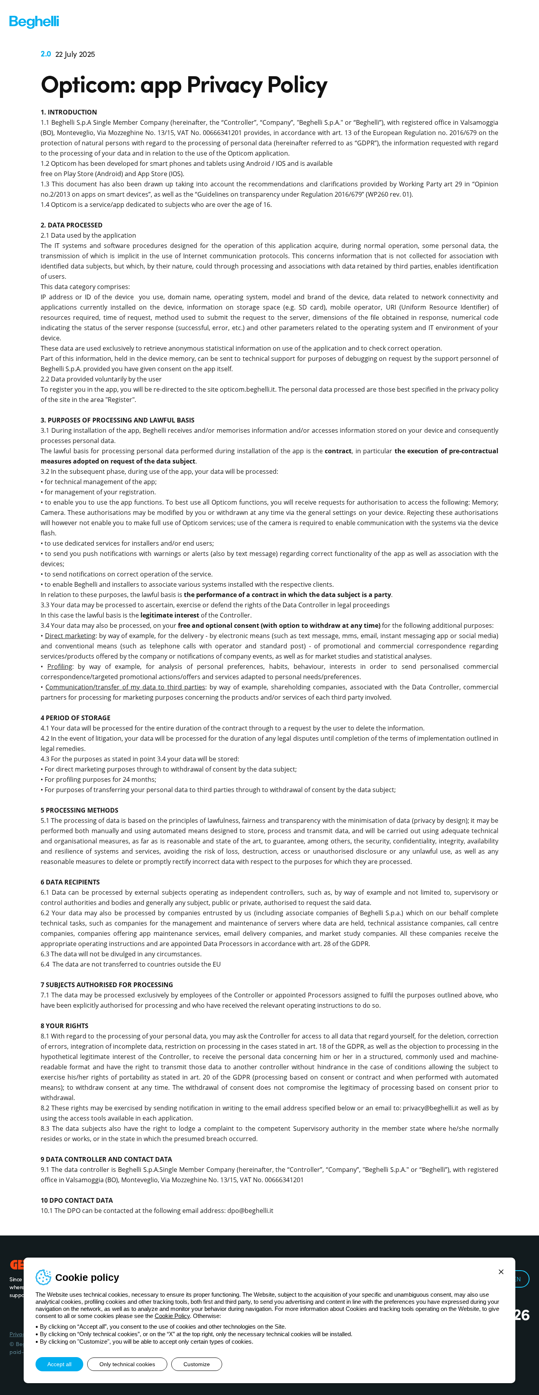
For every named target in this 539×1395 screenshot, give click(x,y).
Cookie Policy (172, 1315)
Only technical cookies (127, 1364)
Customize (196, 1364)
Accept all (59, 1364)
